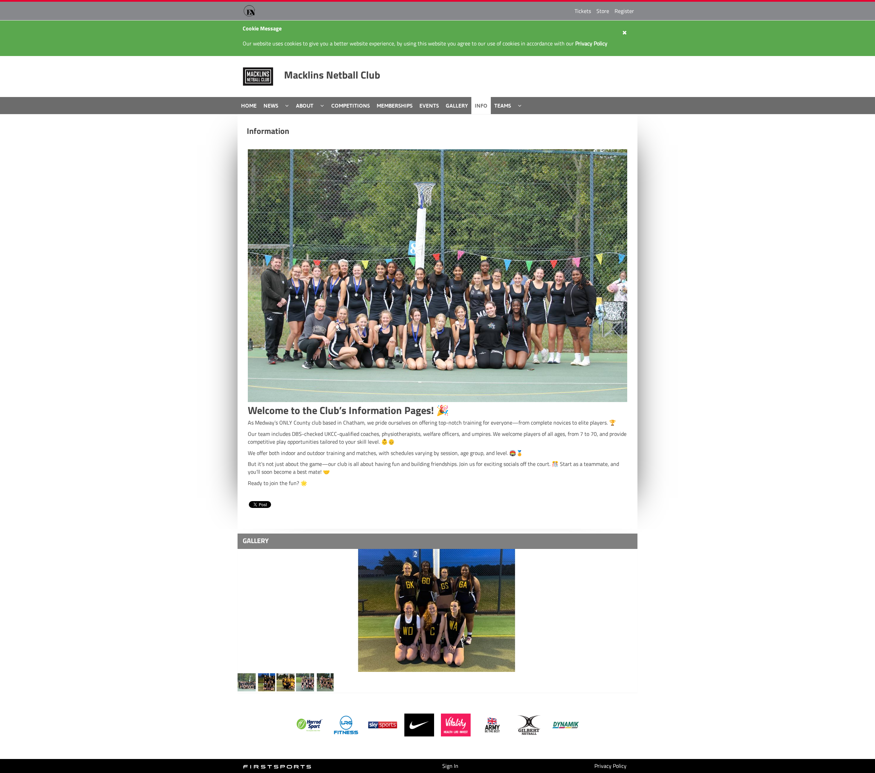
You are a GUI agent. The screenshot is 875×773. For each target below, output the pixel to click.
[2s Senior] (437, 610)
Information (268, 131)
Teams (502, 105)
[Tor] (305, 681)
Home (249, 105)
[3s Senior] (266, 681)
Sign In (450, 766)
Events (429, 105)
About (304, 105)
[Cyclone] (324, 681)
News (271, 105)
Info (481, 105)
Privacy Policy (610, 766)
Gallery (457, 105)
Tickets (583, 11)
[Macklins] (247, 681)
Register (624, 11)
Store (602, 11)
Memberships (395, 105)
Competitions (350, 105)
